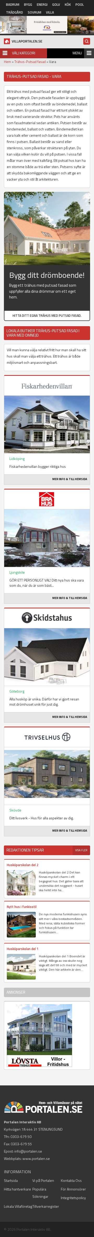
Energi (42, 4)
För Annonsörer (73, 1189)
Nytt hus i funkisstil (22, 906)
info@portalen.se (28, 1151)
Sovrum (34, 12)
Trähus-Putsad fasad (30, 61)
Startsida (11, 1180)
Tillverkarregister (45, 1206)
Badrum (12, 4)
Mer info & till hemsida (69, 479)
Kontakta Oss (71, 1180)
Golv (56, 4)
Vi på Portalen (43, 1180)
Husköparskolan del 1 (22, 948)
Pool (79, 4)
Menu (77, 53)
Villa (50, 12)
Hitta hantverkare (17, 1189)
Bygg (28, 4)
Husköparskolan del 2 (22, 864)
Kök (68, 4)
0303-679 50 (21, 1136)
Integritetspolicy (73, 1197)
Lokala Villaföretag (18, 1206)
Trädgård (14, 12)
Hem (7, 61)
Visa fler (81, 850)
